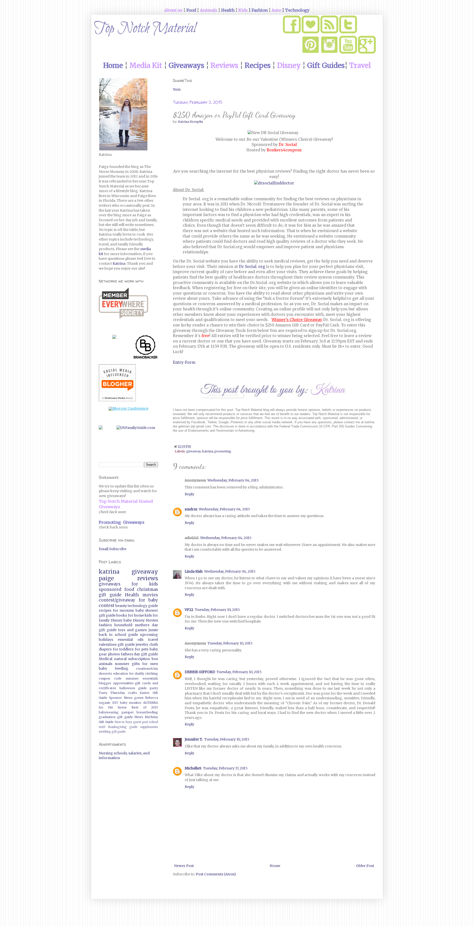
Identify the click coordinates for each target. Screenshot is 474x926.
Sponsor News (120, 698)
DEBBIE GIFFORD (200, 672)
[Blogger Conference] (128, 408)
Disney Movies (145, 620)
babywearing (109, 712)
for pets (142, 649)
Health (132, 595)
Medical (105, 659)
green (138, 698)
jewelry (142, 644)
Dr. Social (288, 144)
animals (105, 664)
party (154, 688)
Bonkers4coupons (284, 150)
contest (106, 605)
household (123, 625)
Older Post (365, 866)
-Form (189, 362)
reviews (147, 578)
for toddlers (123, 649)
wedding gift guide (112, 731)
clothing (151, 673)
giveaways (109, 584)
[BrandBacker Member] (145, 348)
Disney (116, 620)
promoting (223, 451)
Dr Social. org (252, 266)
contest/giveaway (117, 600)
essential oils (130, 639)
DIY (115, 703)
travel (153, 639)
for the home (113, 707)
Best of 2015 (145, 707)
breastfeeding (147, 712)
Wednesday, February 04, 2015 (233, 480)
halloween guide (133, 688)
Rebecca (151, 698)
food (129, 589)
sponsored (110, 589)
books (121, 615)
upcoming (149, 634)
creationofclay (147, 668)
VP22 (189, 609)
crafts (132, 693)
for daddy (136, 673)
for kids (145, 584)
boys (129, 722)
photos (114, 654)
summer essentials (142, 678)
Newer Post (184, 866)
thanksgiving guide (123, 727)
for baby (148, 600)
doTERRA (150, 703)
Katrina (119, 263)
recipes (105, 610)
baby (127, 620)
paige (106, 578)
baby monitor (131, 703)
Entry (178, 362)
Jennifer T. (194, 739)
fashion (105, 625)
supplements (149, 727)
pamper (128, 712)
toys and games (132, 630)
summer (122, 664)
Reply (189, 494)
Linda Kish (194, 571)
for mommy (123, 610)
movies (150, 595)
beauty (121, 606)
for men (150, 664)
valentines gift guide (117, 644)
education (120, 673)
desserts (105, 673)
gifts (136, 664)
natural (120, 659)
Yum (176, 89)
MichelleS (193, 768)
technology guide (143, 606)
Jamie (153, 630)
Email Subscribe (112, 549)
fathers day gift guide (139, 654)
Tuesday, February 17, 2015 (225, 768)
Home (275, 866)
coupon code (110, 678)
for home (136, 615)
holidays (106, 639)
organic (105, 703)
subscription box (143, 659)
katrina (207, 451)
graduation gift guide (116, 717)
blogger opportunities (116, 683)
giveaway (193, 451)
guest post (140, 722)
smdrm (191, 509)
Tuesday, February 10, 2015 (217, 609)
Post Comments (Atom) (216, 874)
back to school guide (118, 634)
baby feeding (113, 668)
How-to (120, 722)
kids (148, 615)
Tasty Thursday (112, 693)
